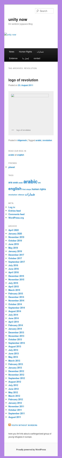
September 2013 (16, 342)
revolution (47, 140)
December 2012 (16, 371)
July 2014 (13, 314)
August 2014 (14, 311)
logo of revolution (23, 79)
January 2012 (15, 402)
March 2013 (14, 360)
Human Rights (25, 51)
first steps (26, 189)
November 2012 (16, 374)
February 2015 (15, 293)
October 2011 (15, 409)
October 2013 (15, 339)
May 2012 (13, 392)
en (39, 182)
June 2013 (13, 353)
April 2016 (13, 272)
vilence (21, 194)
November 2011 (16, 406)
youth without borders (24, 425)
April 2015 (13, 286)
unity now (17, 19)
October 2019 (15, 240)
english (20, 154)
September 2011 (16, 413)
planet (11, 167)
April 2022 (13, 230)
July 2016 (13, 265)
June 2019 (13, 244)
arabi (21, 182)
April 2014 (13, 321)
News (11, 51)
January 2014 (15, 328)
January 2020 (15, 233)
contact (37, 58)
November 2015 (16, 279)
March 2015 (14, 290)
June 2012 (13, 388)
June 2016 (13, 268)
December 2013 (16, 332)
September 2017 (16, 261)
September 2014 (16, 307)
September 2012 (16, 378)
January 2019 (15, 251)
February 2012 (15, 399)
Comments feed (16, 214)
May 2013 (13, 356)
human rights (39, 189)
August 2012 (14, 381)
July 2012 (13, 385)
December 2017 (16, 254)
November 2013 (16, 335)
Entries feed (14, 210)
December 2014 (16, 297)
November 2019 (16, 237)
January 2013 (15, 367)
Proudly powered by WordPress (31, 449)
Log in (11, 207)
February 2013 (15, 364)
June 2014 (13, 318)
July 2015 (13, 283)
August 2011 (14, 417)
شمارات (40, 51)
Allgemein (22, 140)
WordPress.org (16, 217)
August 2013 (14, 346)
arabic (38, 140)
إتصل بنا (25, 58)
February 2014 (15, 325)
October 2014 (15, 304)
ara (10, 182)
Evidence (13, 58)
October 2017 (15, 258)
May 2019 (13, 247)
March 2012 (14, 395)
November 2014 (16, 300)
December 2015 (16, 276)
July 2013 (13, 349)
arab (15, 182)
